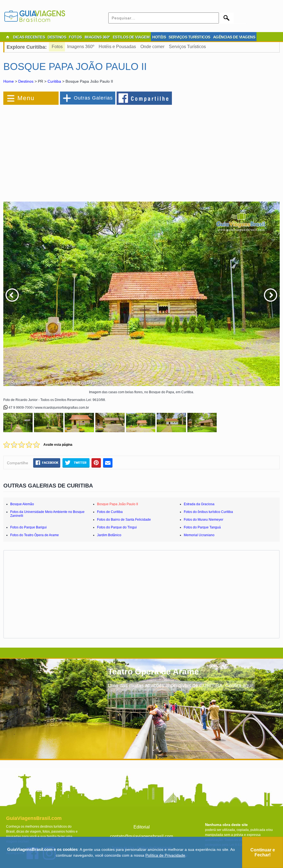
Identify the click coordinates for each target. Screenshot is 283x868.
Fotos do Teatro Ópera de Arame (34, 535)
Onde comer (152, 46)
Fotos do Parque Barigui (28, 527)
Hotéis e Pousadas (117, 46)
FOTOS (75, 37)
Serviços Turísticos (187, 46)
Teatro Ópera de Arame (153, 671)
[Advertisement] (63, 150)
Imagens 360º (80, 46)
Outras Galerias (93, 98)
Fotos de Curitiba (110, 512)
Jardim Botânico (109, 535)
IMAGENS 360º (97, 37)
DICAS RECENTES (29, 37)
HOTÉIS (159, 37)
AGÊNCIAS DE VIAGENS (234, 37)
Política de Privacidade (165, 855)
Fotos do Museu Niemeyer (203, 520)
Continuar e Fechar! (262, 852)
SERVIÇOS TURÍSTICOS (189, 37)
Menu (26, 98)
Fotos (57, 46)
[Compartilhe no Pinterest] (96, 463)
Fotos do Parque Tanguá (202, 527)
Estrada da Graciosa (199, 504)
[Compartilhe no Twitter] (76, 463)
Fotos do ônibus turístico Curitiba (208, 512)
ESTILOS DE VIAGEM (131, 37)
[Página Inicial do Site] (7, 37)
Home (8, 81)
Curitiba (54, 81)
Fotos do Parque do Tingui (117, 527)
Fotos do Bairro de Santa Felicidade (124, 520)
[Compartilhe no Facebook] (144, 98)
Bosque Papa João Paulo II (117, 504)
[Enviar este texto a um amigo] (108, 463)
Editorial (141, 827)
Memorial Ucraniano (199, 535)
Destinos (25, 81)
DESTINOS (57, 37)
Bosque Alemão (22, 504)
